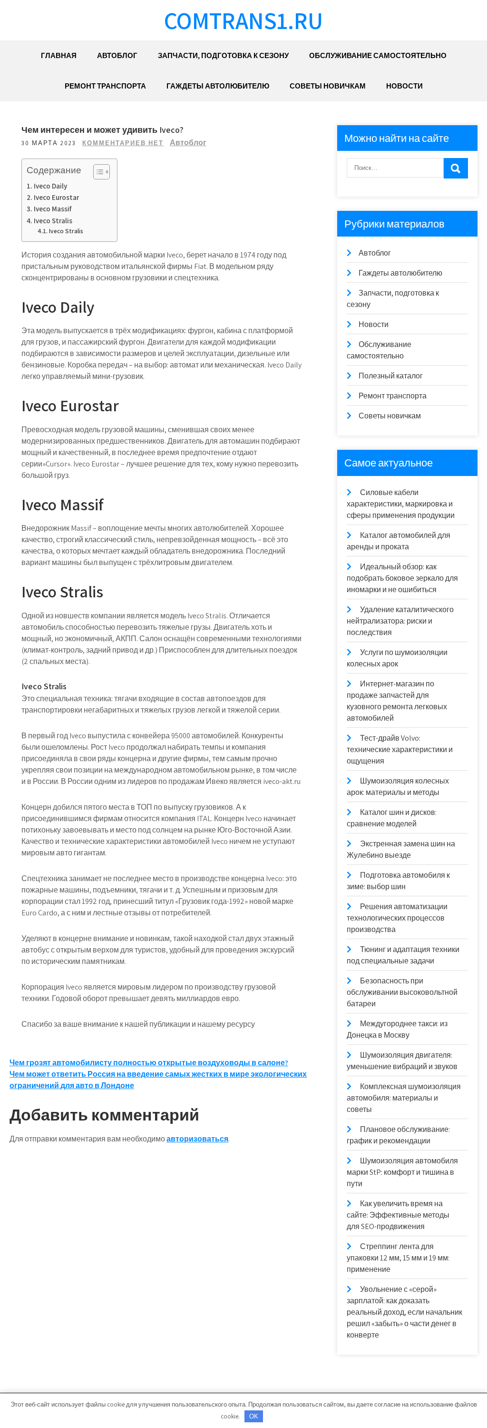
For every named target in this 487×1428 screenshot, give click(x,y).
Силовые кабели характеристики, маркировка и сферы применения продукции (401, 503)
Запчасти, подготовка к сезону (223, 55)
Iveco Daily (50, 185)
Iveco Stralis (53, 220)
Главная (59, 55)
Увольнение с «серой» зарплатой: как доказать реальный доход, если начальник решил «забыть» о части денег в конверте (404, 1312)
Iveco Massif (52, 208)
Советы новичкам (328, 85)
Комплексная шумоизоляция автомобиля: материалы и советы (404, 1097)
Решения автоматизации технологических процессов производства (397, 918)
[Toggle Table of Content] (96, 172)
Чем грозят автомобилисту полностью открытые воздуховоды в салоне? (149, 1063)
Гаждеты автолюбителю (217, 85)
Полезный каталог (391, 376)
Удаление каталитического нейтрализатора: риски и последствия (400, 621)
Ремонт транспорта (105, 85)
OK (253, 1416)
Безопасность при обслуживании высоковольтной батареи (402, 992)
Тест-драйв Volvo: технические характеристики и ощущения (400, 749)
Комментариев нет (123, 143)
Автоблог (117, 55)
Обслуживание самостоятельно (378, 55)
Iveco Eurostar (56, 197)
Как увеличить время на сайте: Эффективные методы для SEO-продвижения (398, 1215)
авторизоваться (197, 1139)
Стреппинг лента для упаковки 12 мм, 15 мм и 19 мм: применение (398, 1257)
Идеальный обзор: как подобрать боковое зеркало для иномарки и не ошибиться (402, 578)
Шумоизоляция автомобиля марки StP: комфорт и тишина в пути (402, 1172)
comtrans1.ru (243, 20)
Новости (404, 85)
